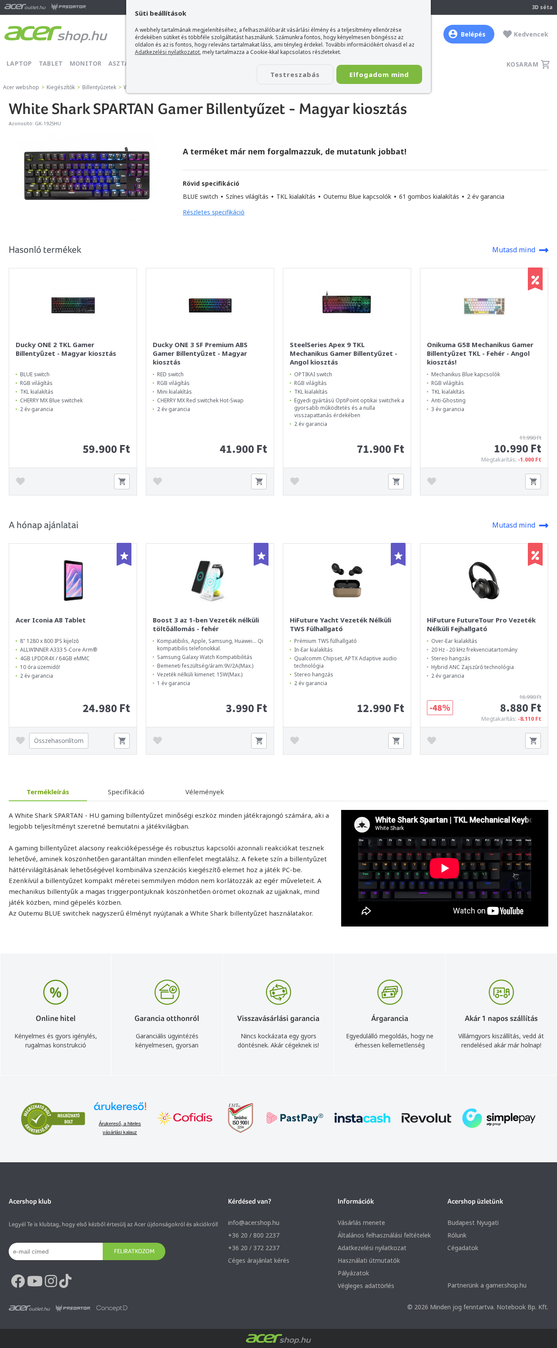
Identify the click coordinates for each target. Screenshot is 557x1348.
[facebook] (18, 1281)
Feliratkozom (134, 1251)
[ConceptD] (112, 1308)
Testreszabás (295, 74)
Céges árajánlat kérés (258, 1260)
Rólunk (456, 1235)
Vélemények (204, 791)
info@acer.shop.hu (253, 1222)
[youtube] (35, 1281)
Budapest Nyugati (473, 1222)
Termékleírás (48, 791)
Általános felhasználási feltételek (384, 1235)
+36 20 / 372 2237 (253, 1248)
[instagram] (51, 1281)
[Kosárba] (122, 481)
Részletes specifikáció (214, 212)
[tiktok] (65, 1281)
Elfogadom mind (379, 74)
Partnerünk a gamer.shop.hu (487, 1285)
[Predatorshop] (73, 1308)
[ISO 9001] (235, 1119)
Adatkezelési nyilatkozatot (167, 52)
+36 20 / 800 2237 (253, 1235)
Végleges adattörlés (366, 1285)
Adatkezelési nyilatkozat (372, 1248)
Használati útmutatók (369, 1260)
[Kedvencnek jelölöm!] (22, 481)
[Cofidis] (185, 1119)
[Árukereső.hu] (120, 1110)
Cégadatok (462, 1248)
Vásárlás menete (361, 1222)
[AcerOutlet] (29, 1308)
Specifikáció (126, 791)
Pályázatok (353, 1273)
